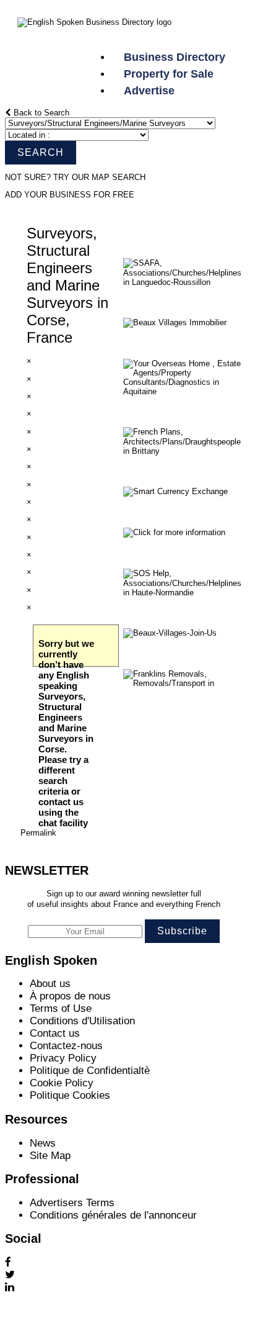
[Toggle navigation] (99, 35)
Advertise (149, 90)
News (43, 1143)
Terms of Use (61, 1008)
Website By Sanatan (46, 1332)
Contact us (55, 1033)
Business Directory (181, 56)
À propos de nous (70, 996)
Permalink (38, 832)
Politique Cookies (70, 1095)
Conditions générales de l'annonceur (113, 1215)
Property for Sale (169, 74)
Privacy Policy (63, 1058)
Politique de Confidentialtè (90, 1070)
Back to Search (40, 112)
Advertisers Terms (72, 1203)
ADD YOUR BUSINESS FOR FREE (69, 194)
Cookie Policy (61, 1083)
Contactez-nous (66, 1046)
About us (50, 984)
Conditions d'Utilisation (82, 1021)
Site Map (50, 1155)
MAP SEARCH (118, 177)
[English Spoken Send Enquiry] (185, 282)
